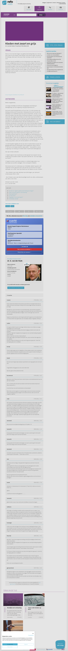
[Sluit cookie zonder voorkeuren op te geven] (33, 633)
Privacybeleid (31, 635)
